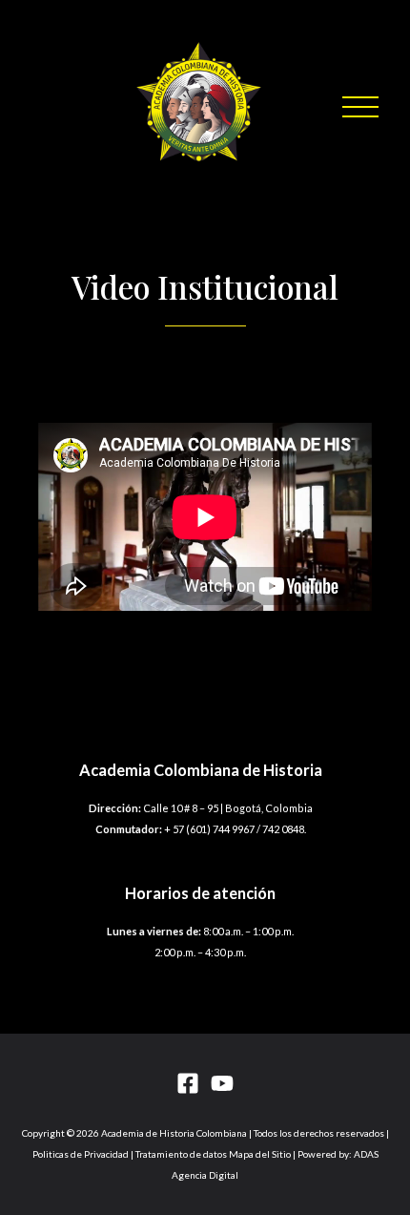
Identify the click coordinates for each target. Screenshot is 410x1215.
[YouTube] (222, 1083)
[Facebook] (187, 1083)
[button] (360, 106)
